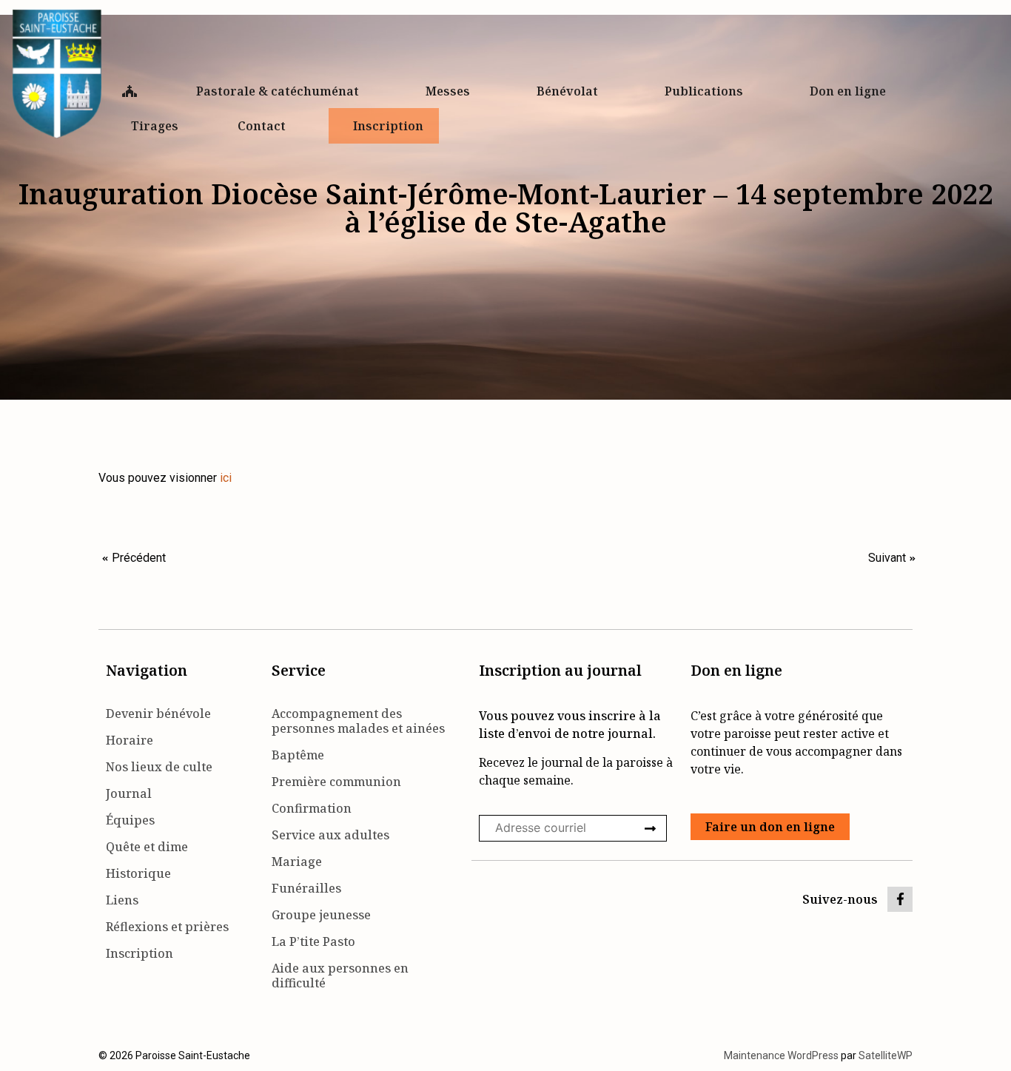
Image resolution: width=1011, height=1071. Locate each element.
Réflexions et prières (167, 927)
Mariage (297, 861)
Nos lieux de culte (159, 767)
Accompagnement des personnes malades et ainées (358, 720)
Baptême (298, 755)
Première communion (336, 781)
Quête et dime (147, 847)
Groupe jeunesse (321, 915)
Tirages (154, 126)
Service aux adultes (330, 835)
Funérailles (306, 888)
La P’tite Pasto (313, 941)
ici (226, 478)
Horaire (129, 740)
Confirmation (312, 808)
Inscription (388, 126)
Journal (129, 793)
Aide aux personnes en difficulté (340, 975)
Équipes (130, 820)
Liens (122, 900)
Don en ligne (848, 91)
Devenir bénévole (158, 713)
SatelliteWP (886, 1055)
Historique (138, 873)
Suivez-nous (840, 899)
